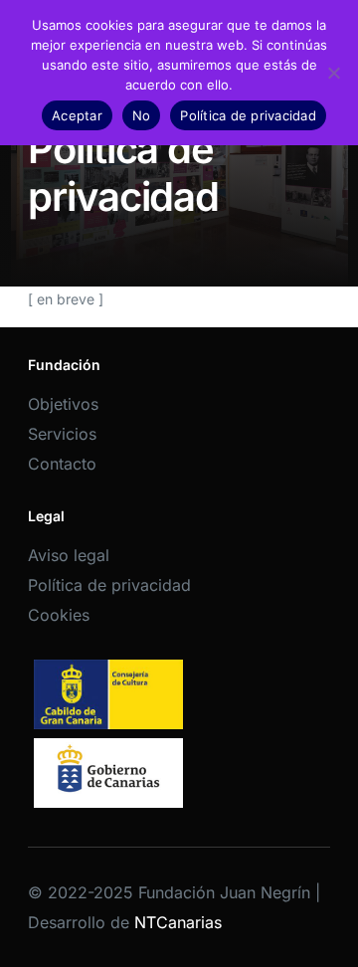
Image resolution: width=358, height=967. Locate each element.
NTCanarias (178, 922)
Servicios (62, 434)
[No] (333, 73)
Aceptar (77, 115)
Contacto (62, 464)
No (141, 115)
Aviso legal (68, 555)
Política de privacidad (109, 585)
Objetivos (63, 404)
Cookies (59, 615)
